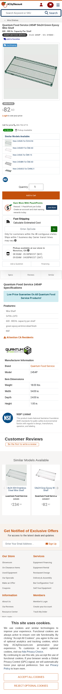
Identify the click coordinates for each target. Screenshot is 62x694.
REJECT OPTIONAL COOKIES (31, 686)
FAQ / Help (7, 617)
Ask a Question (16, 264)
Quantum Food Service (15, 35)
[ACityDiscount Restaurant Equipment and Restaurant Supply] (11, 4)
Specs (10, 275)
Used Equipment (9, 572)
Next (58, 488)
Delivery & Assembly (42, 578)
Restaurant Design (41, 572)
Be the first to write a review (22, 444)
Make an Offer (8, 583)
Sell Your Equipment (42, 588)
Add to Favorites (13, 39)
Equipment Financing (42, 562)
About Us (6, 601)
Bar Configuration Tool (43, 583)
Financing (45, 264)
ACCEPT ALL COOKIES (31, 677)
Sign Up (52, 543)
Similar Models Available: (17, 136)
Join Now (51, 207)
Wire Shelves (12, 20)
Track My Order (40, 611)
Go (54, 229)
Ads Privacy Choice (32, 651)
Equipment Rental (41, 567)
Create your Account (42, 606)
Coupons (6, 588)
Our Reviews (8, 606)
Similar (51, 275)
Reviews (31, 275)
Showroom (7, 562)
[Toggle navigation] (58, 5)
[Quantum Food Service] (19, 350)
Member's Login (40, 601)
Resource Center (10, 611)
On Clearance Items (11, 567)
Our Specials (8, 578)
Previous (4, 488)
